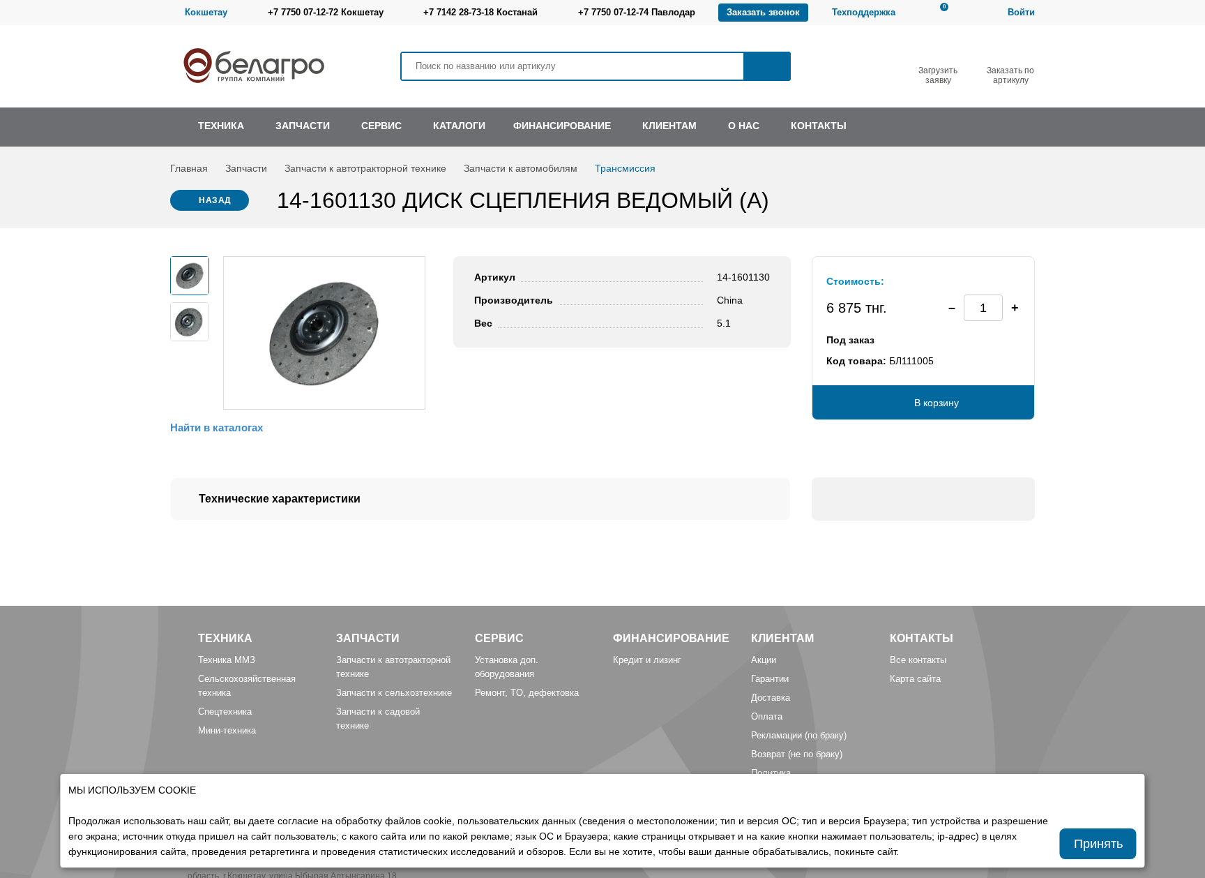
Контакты (921, 638)
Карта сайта (915, 679)
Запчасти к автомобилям (520, 168)
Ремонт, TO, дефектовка (527, 692)
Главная (189, 168)
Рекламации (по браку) (799, 735)
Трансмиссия (625, 168)
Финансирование (671, 638)
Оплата (766, 716)
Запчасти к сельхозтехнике (394, 692)
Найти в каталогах (216, 427)
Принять (1098, 844)
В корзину (936, 402)
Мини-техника (227, 730)
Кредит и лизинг (647, 660)
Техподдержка (863, 12)
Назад (215, 200)
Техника (225, 638)
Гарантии (770, 679)
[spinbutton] (983, 308)
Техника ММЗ (226, 660)
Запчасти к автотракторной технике (365, 168)
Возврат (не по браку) (796, 754)
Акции (763, 660)
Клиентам (782, 638)
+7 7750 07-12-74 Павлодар (636, 12)
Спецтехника (225, 711)
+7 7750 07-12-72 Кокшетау (326, 12)
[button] (1014, 308)
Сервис (499, 638)
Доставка (770, 697)
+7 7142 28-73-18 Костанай (480, 12)
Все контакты (918, 660)
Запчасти (246, 168)
